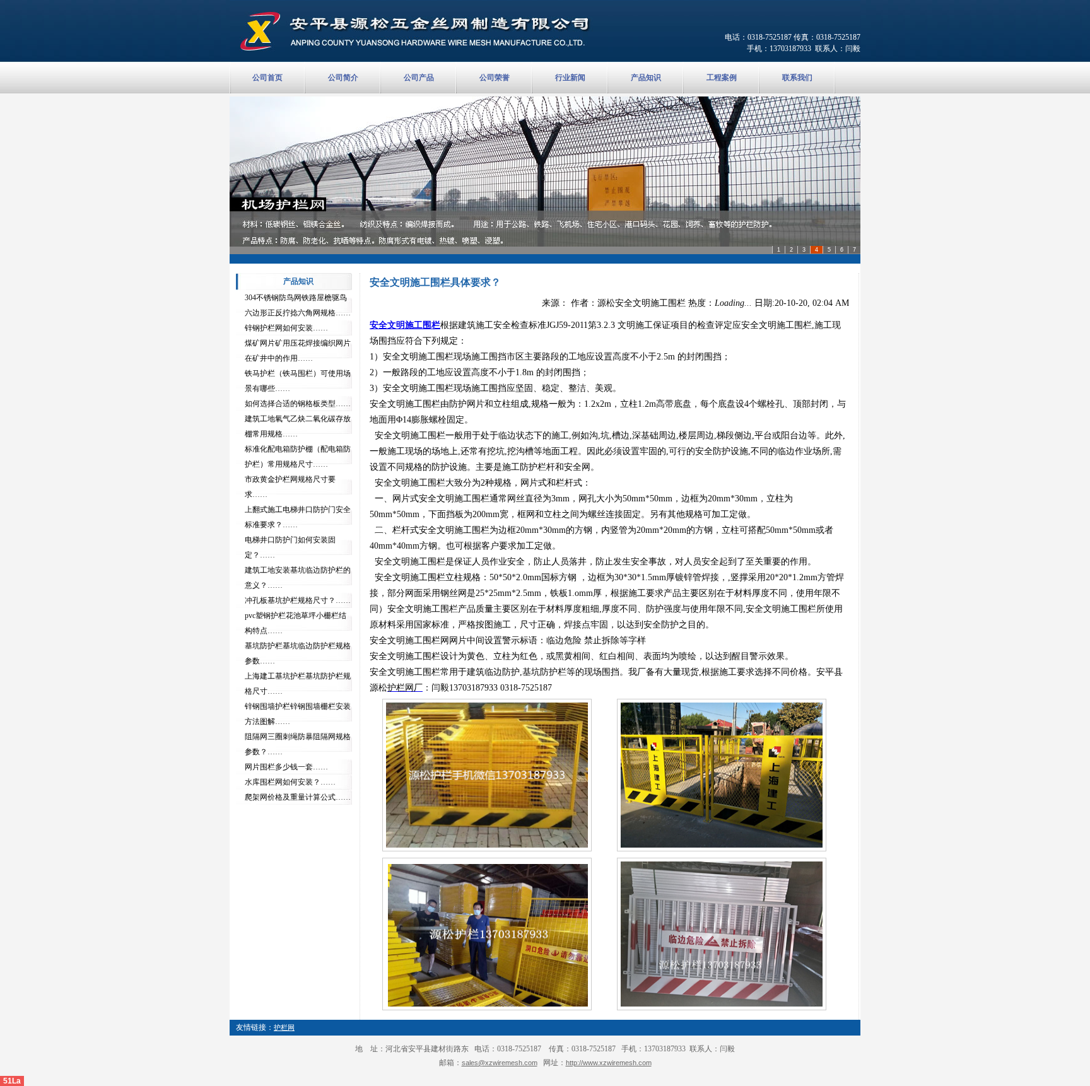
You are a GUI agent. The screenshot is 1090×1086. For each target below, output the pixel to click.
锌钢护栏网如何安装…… (286, 328)
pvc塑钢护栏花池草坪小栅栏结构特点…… (295, 623)
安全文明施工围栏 (405, 325)
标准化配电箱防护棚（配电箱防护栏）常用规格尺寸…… (298, 457)
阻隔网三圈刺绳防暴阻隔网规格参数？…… (298, 744)
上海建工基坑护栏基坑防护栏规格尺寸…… (298, 684)
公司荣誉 (494, 77)
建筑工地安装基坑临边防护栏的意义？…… (298, 578)
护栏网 (284, 1027)
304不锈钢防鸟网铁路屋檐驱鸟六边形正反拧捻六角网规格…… (298, 305)
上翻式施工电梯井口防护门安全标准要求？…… (298, 517)
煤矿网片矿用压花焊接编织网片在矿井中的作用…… (298, 351)
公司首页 (267, 77)
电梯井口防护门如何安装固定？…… (290, 547)
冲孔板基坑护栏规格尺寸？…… (298, 600)
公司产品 (419, 77)
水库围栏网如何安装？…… (290, 782)
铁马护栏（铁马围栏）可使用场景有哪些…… (298, 381)
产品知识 (646, 77)
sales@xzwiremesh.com (499, 1062)
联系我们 (797, 77)
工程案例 (721, 77)
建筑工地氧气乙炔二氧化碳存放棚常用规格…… (298, 426)
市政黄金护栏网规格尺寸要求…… (290, 487)
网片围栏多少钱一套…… (286, 766)
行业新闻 (570, 77)
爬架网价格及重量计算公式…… (298, 797)
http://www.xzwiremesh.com (609, 1062)
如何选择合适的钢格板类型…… (298, 403)
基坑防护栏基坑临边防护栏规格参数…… (298, 653)
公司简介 (343, 77)
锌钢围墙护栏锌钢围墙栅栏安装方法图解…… (298, 714)
